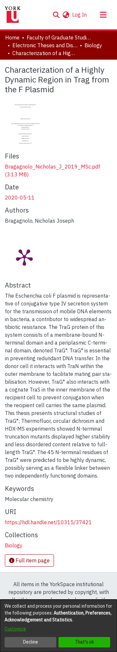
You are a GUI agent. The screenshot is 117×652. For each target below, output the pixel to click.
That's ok (84, 642)
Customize (15, 629)
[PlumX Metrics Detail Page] (24, 256)
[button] (56, 15)
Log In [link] (79, 14)
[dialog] (58, 626)
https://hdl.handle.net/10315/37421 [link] (48, 522)
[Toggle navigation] (103, 14)
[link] (13, 545)
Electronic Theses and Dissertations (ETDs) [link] (44, 45)
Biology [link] (93, 45)
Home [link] (12, 37)
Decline (30, 642)
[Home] (12, 15)
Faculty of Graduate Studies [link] (59, 37)
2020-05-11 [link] (20, 197)
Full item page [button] (32, 560)
